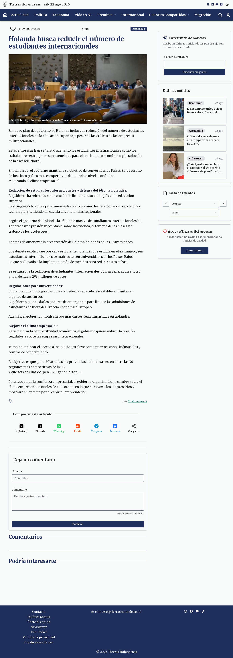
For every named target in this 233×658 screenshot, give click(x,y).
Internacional (132, 15)
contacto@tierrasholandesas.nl (118, 611)
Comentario (19, 489)
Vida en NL (83, 15)
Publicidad (39, 632)
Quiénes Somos (38, 617)
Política (41, 15)
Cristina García (137, 401)
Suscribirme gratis (194, 72)
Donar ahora (194, 250)
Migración (202, 15)
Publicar (77, 524)
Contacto (38, 611)
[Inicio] (5, 15)
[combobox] (194, 203)
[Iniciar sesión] (228, 15)
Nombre (17, 471)
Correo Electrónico (176, 57)
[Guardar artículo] (13, 28)
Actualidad (20, 15)
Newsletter (39, 627)
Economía (61, 15)
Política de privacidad (39, 637)
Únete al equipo (38, 622)
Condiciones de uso (38, 642)
